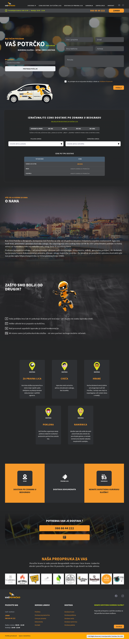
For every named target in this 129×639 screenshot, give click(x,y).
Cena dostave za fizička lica (50, 5)
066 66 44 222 (97, 10)
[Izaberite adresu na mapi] (61, 143)
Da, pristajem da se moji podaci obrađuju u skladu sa (90, 81)
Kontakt (111, 5)
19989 (116, 10)
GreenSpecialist (106, 636)
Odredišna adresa (93, 139)
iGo (119, 636)
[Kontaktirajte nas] (64, 537)
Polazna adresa (36, 139)
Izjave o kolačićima (24, 636)
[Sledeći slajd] (121, 579)
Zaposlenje (100, 5)
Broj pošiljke (9, 59)
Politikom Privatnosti (106, 81)
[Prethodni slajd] (7, 579)
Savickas (114, 636)
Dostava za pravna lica (73, 5)
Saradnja (89, 5)
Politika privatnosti (11, 636)
